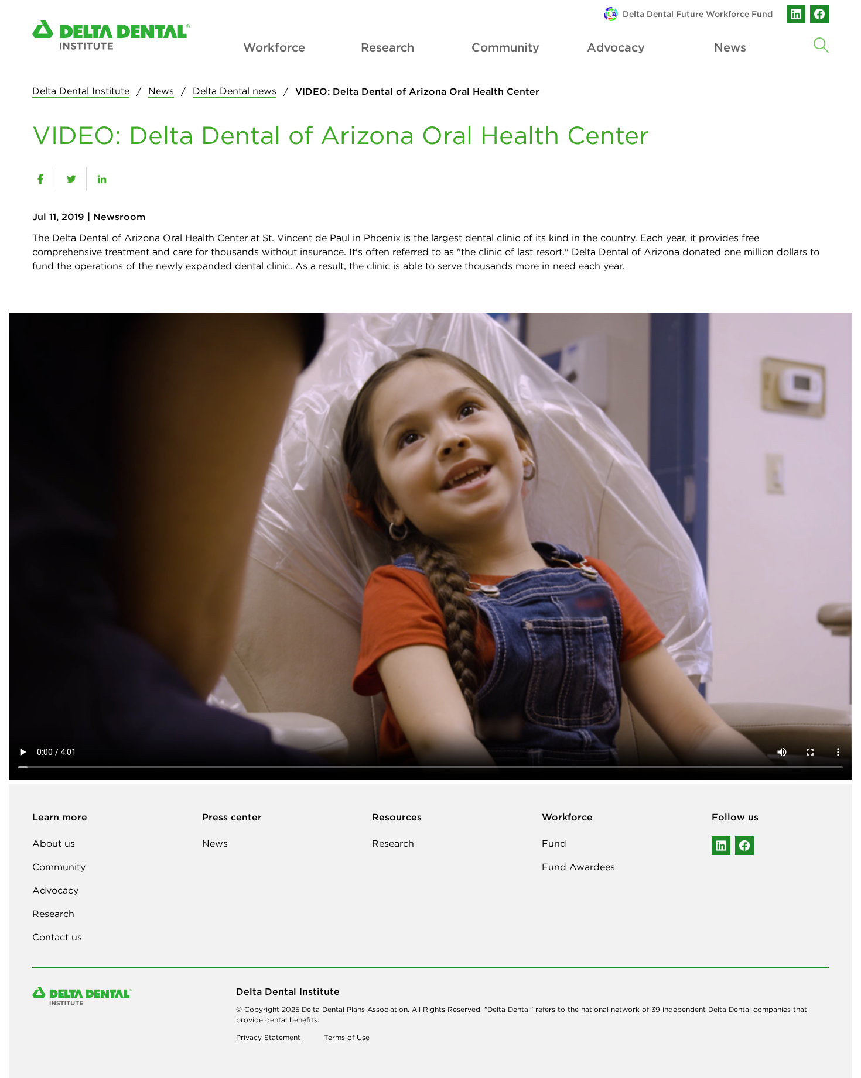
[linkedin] (796, 14)
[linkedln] (721, 845)
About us (53, 843)
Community (502, 47)
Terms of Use (347, 1037)
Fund (554, 843)
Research (387, 47)
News (161, 91)
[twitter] (71, 179)
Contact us (57, 937)
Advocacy (616, 47)
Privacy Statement (268, 1037)
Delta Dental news (234, 91)
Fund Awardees (578, 867)
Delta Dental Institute (80, 91)
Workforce (273, 47)
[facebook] (819, 14)
